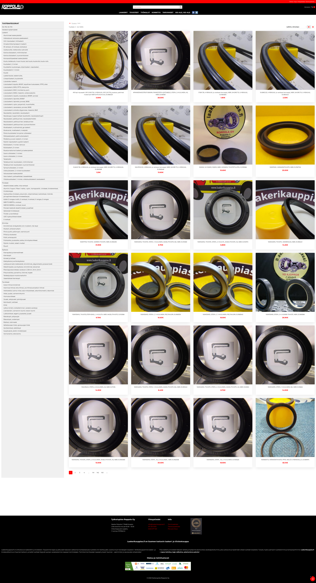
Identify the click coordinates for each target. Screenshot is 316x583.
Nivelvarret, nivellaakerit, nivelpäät (16, 130)
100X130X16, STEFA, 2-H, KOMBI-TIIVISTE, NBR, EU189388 (285, 314)
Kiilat (5, 305)
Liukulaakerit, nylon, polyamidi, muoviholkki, (19, 104)
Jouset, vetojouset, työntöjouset (15, 299)
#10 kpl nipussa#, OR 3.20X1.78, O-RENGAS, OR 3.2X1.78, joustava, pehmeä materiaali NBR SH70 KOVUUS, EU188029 (98, 93)
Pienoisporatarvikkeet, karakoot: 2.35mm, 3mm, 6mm (22, 270)
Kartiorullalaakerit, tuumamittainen (16, 55)
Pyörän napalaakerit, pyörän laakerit (16, 142)
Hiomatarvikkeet (9, 296)
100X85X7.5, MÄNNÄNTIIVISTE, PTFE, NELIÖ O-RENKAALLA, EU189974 (285, 459)
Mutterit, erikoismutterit (12, 229)
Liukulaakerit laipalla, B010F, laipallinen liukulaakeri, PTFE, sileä (25, 84)
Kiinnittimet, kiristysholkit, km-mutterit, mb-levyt (21, 226)
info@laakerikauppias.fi (156, 524)
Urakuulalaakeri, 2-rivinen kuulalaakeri (17, 170)
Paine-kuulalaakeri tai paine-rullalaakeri (17, 133)
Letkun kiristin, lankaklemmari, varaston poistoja (20, 308)
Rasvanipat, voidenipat (12, 319)
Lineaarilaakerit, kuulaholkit (13, 78)
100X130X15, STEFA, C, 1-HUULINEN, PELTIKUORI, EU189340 (223, 314)
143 (102, 472)
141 (93, 472)
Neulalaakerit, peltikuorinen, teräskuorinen (18, 122)
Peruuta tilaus (173, 529)
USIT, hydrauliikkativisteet (12, 216)
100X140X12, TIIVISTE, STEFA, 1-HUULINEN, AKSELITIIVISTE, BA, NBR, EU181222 (160, 387)
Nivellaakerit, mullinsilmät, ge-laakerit (17, 127)
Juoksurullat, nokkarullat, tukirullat (16, 50)
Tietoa (291, 1)
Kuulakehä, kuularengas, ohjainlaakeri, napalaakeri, (21, 67)
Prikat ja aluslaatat (10, 234)
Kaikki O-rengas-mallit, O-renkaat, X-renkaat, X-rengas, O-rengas (26, 199)
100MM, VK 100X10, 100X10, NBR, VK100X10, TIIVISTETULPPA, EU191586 (223, 167)
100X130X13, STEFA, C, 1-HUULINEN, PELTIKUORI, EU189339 (161, 314)
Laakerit (123, 12)
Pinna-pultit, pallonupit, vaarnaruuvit (16, 232)
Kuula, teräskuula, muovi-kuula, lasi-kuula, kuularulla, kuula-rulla (26, 61)
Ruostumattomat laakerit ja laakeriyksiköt (18, 150)
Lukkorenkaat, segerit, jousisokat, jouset (17, 313)
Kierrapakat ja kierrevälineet (13, 252)
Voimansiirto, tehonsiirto (12, 334)
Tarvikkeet (168, 12)
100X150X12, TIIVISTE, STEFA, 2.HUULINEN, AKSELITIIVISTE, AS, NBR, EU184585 (98, 459)
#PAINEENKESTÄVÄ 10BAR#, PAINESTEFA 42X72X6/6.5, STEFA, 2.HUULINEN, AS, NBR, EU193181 (160, 93)
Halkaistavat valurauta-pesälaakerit (16, 38)
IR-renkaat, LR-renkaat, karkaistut (15, 47)
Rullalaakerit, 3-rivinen (11, 147)
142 (98, 472)
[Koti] (70, 23)
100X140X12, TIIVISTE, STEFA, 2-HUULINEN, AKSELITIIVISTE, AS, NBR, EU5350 (223, 387)
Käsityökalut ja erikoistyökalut (14, 261)
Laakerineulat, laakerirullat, (13, 76)
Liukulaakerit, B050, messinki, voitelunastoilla (19, 93)
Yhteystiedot (301, 1)
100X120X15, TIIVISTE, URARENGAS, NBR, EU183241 (285, 242)
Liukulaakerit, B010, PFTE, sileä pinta (16, 87)
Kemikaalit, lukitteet (11, 302)
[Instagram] (196, 12)
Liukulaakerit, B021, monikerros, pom (16, 90)
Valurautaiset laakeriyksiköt (13, 173)
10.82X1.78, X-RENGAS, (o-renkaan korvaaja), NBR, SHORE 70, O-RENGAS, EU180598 (98, 168)
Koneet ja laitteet (9, 258)
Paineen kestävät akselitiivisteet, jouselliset (18, 208)
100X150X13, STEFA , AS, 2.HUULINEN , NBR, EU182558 (160, 459)
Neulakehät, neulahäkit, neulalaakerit (16, 113)
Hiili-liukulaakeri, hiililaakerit (14, 41)
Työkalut (145, 12)
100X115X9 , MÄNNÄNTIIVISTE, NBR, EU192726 (285, 167)
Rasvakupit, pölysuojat (11, 316)
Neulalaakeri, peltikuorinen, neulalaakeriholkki (20, 119)
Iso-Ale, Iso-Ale (182, 12)
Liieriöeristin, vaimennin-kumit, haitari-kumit (19, 311)
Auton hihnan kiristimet (12, 285)
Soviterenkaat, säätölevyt (12, 328)
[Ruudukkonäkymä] (308, 27)
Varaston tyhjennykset (9, 30)
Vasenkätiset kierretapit (12, 278)
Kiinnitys (156, 12)
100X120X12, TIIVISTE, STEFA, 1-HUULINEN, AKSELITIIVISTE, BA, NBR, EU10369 (160, 242)
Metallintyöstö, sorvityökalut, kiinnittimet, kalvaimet (22, 267)
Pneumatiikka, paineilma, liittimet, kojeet (18, 272)
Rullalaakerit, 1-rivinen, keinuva (14, 145)
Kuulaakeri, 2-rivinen (11, 64)
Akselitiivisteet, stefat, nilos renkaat (16, 186)
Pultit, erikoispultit (10, 237)
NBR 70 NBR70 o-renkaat (12, 202)
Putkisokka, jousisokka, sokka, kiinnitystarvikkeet (20, 240)
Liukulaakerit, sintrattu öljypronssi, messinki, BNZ (21, 110)
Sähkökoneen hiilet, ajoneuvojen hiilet (17, 325)
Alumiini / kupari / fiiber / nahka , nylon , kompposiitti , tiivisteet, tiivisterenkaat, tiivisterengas (31, 190)
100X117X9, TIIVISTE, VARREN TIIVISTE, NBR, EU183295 (98, 242)
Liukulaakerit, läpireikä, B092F (14, 99)
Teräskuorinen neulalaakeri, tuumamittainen (19, 165)
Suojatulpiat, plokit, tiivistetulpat (15, 331)
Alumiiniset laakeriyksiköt (12, 35)
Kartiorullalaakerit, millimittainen (15, 52)
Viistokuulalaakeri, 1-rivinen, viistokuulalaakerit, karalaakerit (24, 179)
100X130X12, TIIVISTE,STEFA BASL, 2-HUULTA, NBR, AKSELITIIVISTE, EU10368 (98, 314)
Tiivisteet (134, 12)
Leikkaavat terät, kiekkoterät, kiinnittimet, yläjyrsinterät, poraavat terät (28, 264)
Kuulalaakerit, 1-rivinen (11, 70)
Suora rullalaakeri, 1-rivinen (13, 153)
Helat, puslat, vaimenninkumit (14, 293)
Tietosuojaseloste (174, 526)
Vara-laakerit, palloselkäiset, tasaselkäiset (18, 176)
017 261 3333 (152, 526)
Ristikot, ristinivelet (10, 322)
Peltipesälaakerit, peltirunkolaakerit (16, 136)
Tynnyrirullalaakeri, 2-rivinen (13, 168)
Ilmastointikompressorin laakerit (15, 44)
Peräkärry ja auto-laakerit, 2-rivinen (16, 139)
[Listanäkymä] (313, 27)
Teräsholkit (7, 159)
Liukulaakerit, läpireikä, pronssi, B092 (16, 101)
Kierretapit (7, 255)
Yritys (295, 1)
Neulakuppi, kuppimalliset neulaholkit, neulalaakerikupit (23, 116)
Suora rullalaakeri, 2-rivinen (13, 156)
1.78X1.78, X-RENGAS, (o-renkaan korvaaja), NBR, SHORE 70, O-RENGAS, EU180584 (223, 93)
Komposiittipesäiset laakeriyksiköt (16, 58)
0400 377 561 (152, 529)
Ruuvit (6, 246)
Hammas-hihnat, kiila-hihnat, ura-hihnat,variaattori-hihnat (24, 288)
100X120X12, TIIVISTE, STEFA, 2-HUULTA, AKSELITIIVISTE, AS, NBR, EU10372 (223, 242)
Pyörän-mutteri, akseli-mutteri (14, 243)
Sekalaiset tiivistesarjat (11, 211)
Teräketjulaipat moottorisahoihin (15, 275)
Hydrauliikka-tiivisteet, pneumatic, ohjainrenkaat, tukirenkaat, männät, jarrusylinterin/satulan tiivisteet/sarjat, (28, 195)
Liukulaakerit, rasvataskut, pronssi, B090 (17, 107)
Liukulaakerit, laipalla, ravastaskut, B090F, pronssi (21, 96)
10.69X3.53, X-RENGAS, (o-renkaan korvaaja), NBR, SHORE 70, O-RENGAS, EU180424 (285, 93)
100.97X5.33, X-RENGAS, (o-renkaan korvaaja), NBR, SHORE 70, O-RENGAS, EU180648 (160, 168)
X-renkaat (7, 219)
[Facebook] (193, 12)
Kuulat (6, 73)
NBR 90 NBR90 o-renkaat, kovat (15, 205)
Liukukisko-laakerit (10, 81)
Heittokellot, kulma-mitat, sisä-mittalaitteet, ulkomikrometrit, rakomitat (29, 291)
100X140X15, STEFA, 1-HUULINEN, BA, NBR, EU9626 (285, 387)
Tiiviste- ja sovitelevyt (11, 214)
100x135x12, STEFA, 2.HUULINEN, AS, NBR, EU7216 (98, 387)
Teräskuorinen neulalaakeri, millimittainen (18, 162)
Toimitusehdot (310, 1)
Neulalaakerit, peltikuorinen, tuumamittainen (19, 124)
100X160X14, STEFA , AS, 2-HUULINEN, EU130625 (223, 459)
